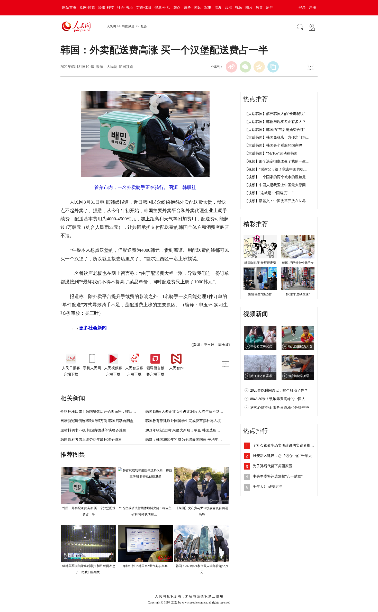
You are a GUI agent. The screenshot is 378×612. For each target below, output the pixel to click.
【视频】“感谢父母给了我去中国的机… (276, 169)
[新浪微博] (231, 67)
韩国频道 (128, 26)
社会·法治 (125, 8)
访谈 (187, 8)
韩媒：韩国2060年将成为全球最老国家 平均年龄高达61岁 (190, 440)
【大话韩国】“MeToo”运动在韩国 (271, 153)
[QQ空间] (259, 67)
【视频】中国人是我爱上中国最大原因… (277, 185)
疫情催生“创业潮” (260, 294)
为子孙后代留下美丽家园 (272, 466)
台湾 (228, 8)
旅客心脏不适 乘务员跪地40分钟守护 (279, 408)
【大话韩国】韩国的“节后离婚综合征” (275, 130)
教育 (259, 8)
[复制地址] (273, 67)
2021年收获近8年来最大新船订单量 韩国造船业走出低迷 (190, 430)
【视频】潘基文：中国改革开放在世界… (277, 201)
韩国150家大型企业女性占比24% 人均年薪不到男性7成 (188, 411)
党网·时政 (87, 8)
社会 (144, 26)
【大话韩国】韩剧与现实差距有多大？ (275, 122)
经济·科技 (106, 8)
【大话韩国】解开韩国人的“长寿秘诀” (275, 114)
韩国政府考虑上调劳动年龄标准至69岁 (91, 440)
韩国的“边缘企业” (298, 294)
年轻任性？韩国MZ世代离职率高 (145, 566)
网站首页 (69, 8)
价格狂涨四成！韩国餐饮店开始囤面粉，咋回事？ (100, 411)
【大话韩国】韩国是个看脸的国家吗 (273, 145)
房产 (269, 8)
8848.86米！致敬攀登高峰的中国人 (277, 399)
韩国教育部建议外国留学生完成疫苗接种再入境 (183, 421)
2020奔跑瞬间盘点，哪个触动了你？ (279, 390)
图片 (249, 8)
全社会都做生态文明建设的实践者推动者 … (287, 445)
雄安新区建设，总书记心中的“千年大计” (285, 456)
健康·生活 (162, 8)
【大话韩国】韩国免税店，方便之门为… (277, 137)
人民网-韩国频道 (120, 67)
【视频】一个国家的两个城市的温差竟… (277, 177)
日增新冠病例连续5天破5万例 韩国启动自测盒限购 (100, 421)
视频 (238, 8)
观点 (177, 8)
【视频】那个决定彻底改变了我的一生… (277, 161)
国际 (197, 8)
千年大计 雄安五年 (268, 487)
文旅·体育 (143, 8)
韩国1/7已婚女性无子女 (298, 263)
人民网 (111, 26)
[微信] (245, 67)
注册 (312, 8)
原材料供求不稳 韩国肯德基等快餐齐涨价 (93, 430)
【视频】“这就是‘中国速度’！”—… (273, 193)
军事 (207, 8)
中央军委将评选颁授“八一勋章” (278, 476)
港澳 (218, 8)
